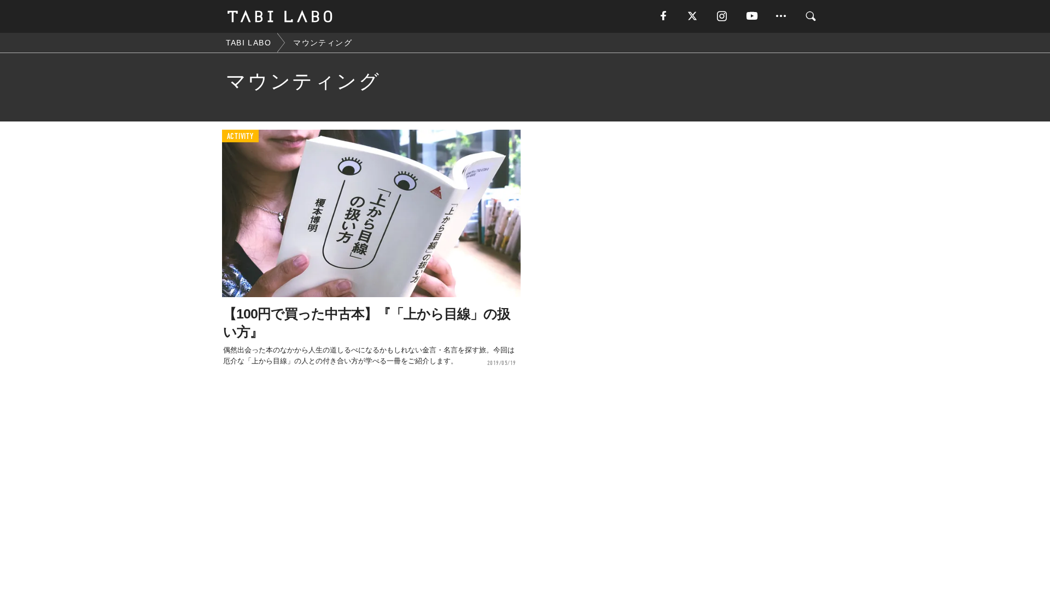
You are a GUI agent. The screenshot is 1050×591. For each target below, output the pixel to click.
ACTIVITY (240, 136)
